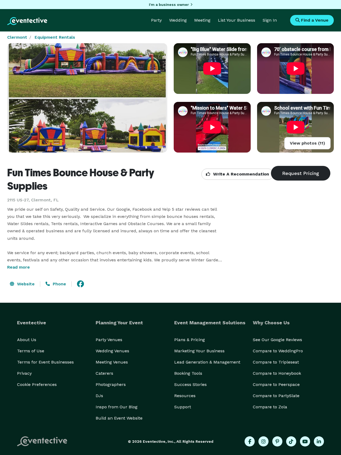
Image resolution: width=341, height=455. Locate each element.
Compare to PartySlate (276, 395)
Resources (185, 395)
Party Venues (109, 339)
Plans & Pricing (189, 339)
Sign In (270, 20)
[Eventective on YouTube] (305, 441)
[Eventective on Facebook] (250, 441)
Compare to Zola (270, 406)
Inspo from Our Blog (116, 406)
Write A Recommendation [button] (240, 174)
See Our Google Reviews (277, 339)
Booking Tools (188, 373)
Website (25, 283)
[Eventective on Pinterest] (277, 441)
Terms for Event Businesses (45, 362)
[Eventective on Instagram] (263, 441)
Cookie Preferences (37, 384)
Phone (58, 283)
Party (156, 20)
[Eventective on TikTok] (291, 441)
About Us (26, 339)
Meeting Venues (112, 362)
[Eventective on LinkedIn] (319, 441)
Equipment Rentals (55, 37)
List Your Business (236, 20)
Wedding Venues (112, 350)
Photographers (111, 384)
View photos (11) (307, 143)
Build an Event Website (119, 418)
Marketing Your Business (199, 350)
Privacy (24, 373)
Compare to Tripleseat (276, 362)
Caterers (104, 373)
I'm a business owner (169, 4)
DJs (99, 395)
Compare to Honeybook (277, 373)
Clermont (17, 37)
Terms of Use (30, 350)
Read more (18, 267)
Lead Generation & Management (207, 362)
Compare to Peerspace (276, 384)
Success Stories (190, 384)
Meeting (202, 20)
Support (182, 406)
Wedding (178, 20)
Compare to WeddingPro (278, 350)
